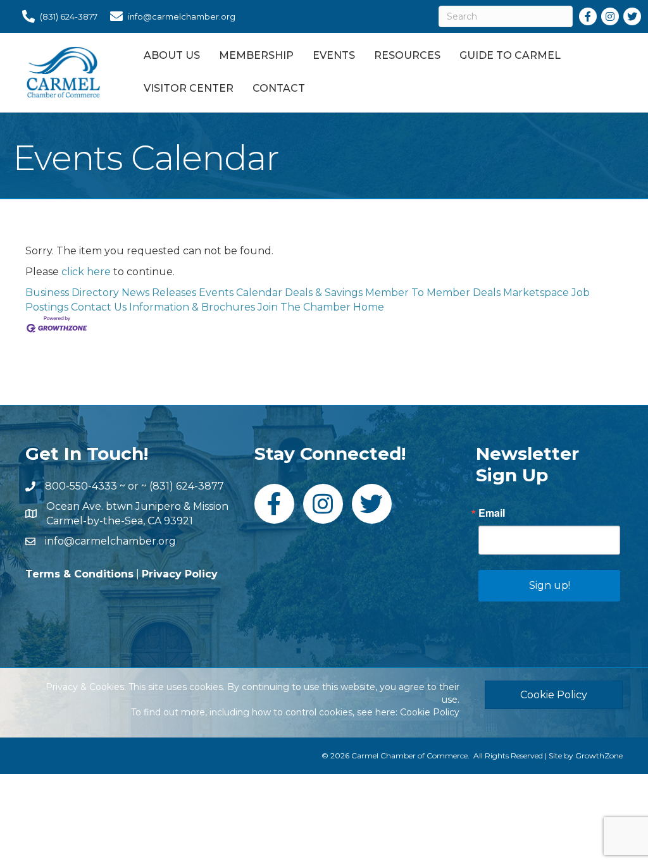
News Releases (159, 293)
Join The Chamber (304, 307)
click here (86, 272)
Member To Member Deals (433, 293)
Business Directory (72, 293)
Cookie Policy (429, 712)
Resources (407, 55)
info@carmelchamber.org (110, 541)
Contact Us (99, 307)
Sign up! (549, 585)
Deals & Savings (324, 293)
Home (368, 307)
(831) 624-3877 (186, 486)
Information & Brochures (192, 307)
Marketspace (536, 293)
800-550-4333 (81, 486)
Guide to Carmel (510, 55)
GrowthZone (599, 755)
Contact (278, 88)
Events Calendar (240, 293)
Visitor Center (189, 88)
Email (491, 513)
